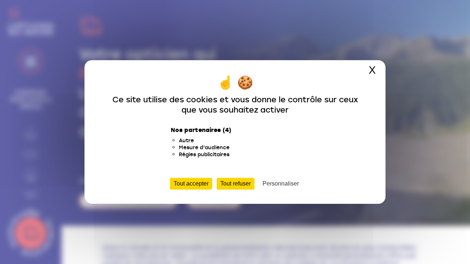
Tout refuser (235, 183)
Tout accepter (191, 183)
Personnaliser (281, 183)
